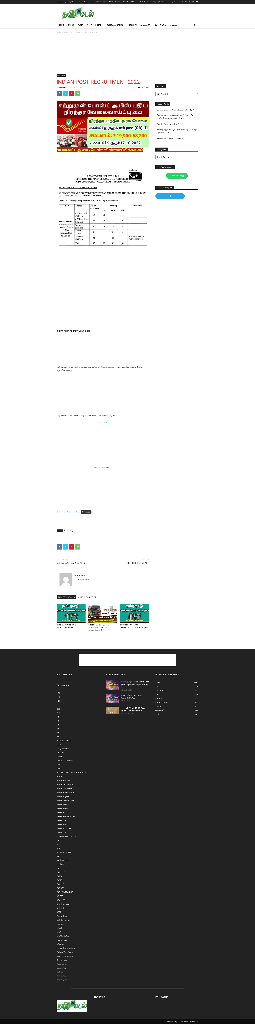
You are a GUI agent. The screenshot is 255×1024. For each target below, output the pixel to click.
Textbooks (61, 864)
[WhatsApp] (77, 93)
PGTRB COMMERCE (65, 788)
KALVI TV (60, 752)
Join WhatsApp (178, 176)
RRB (58, 840)
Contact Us (194, 1021)
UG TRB (60, 896)
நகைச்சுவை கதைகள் (65, 956)
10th (59, 693)
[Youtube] (196, 1)
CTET (59, 744)
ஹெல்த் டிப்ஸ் (62, 979)
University (61, 908)
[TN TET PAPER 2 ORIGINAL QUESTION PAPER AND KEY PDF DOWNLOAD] (112, 710)
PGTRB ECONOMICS (65, 792)
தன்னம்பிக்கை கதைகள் (66, 948)
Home (59, 32)
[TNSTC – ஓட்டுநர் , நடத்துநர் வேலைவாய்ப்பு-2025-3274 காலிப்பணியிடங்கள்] (102, 613)
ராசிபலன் (60, 971)
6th (58, 724)
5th (58, 720)
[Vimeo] (193, 1)
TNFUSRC (61, 872)
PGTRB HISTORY (64, 804)
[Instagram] (185, 1)
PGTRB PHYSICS (63, 812)
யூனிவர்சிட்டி (61, 967)
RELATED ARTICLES (66, 597)
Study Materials (64, 860)
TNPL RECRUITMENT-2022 (137, 563)
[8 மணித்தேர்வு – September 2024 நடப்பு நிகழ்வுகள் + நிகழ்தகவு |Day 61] (112, 685)
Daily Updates (63, 748)
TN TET (60, 868)
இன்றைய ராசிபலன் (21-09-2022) (71, 563)
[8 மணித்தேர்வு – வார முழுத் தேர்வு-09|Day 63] (112, 698)
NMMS (60, 768)
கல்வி (59, 932)
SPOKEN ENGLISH (64, 852)
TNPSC (59, 876)
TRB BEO (60, 888)
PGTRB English (63, 796)
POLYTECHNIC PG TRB (66, 836)
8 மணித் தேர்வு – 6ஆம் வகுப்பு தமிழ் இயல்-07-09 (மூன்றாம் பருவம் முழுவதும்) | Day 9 (175, 116)
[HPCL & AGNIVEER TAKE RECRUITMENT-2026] (71, 613)
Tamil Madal (63, 87)
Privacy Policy (172, 1021)
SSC (58, 856)
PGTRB (59, 776)
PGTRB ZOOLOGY (64, 828)
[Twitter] (189, 1)
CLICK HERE (103, 422)
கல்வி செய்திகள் (63, 936)
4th (58, 717)
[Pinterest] (71, 93)
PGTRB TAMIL (62, 824)
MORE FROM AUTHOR (87, 597)
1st (58, 705)
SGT (58, 848)
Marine (60, 756)
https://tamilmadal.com (83, 579)
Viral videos (62, 916)
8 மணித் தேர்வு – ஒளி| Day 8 (168, 124)
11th (59, 697)
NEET (59, 764)
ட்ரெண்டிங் (61, 944)
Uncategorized (63, 904)
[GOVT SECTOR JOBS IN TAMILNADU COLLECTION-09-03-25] (134, 613)
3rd (58, 713)
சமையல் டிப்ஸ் (62, 940)
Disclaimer (184, 1021)
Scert (59, 844)
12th (59, 701)
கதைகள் (60, 924)
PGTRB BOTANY (63, 780)
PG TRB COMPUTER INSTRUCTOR (71, 772)
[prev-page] (58, 635)
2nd (58, 709)
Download (86, 512)
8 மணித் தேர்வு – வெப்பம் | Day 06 (170, 138)
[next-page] (62, 635)
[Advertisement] (147, 14)
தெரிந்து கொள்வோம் (65, 952)
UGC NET (61, 900)
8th (58, 732)
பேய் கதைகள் (62, 964)
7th (58, 728)
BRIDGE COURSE (64, 740)
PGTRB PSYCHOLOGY (66, 816)
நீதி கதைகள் (62, 960)
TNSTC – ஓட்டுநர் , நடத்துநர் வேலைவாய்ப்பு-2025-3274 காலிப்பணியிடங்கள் (98, 627)
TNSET (59, 880)
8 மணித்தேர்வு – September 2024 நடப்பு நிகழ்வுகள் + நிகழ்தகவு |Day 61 (135, 684)
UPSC (59, 912)
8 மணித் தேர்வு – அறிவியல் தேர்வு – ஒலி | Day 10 (175, 110)
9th (58, 736)
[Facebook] (182, 1)
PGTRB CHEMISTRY (65, 784)
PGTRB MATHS (63, 808)
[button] (195, 25)
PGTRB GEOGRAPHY (65, 800)
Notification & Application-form (68, 512)
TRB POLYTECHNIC (65, 892)
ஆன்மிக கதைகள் (64, 920)
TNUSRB (60, 884)
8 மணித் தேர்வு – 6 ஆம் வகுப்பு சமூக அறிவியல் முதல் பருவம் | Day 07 (177, 131)
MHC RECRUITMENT (65, 760)
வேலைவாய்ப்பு (68, 32)
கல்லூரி (59, 928)
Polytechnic (62, 832)
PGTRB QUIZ (62, 820)
